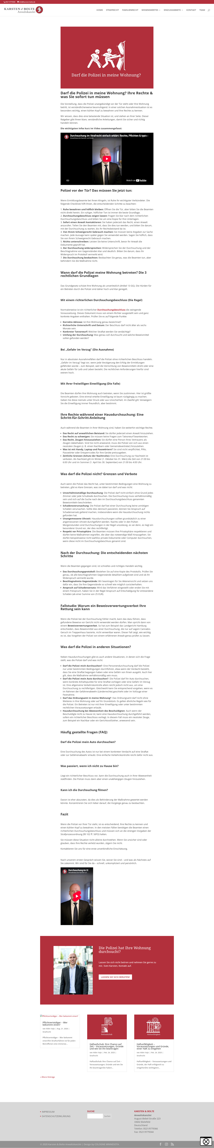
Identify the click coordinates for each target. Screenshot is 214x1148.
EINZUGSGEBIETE (172, 10)
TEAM (202, 10)
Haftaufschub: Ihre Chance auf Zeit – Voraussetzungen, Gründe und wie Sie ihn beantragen (106, 1046)
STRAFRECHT (112, 10)
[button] (206, 1141)
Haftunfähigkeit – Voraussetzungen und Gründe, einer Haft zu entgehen (153, 1046)
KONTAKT (191, 10)
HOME (99, 10)
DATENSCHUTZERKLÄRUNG (56, 1116)
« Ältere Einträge (47, 1077)
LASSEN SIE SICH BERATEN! (115, 977)
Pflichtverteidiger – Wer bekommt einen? (55, 1023)
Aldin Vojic (50, 1028)
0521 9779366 (10, 2)
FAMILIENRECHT (130, 10)
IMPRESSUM (48, 1111)
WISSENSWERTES (150, 10)
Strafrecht (47, 1032)
